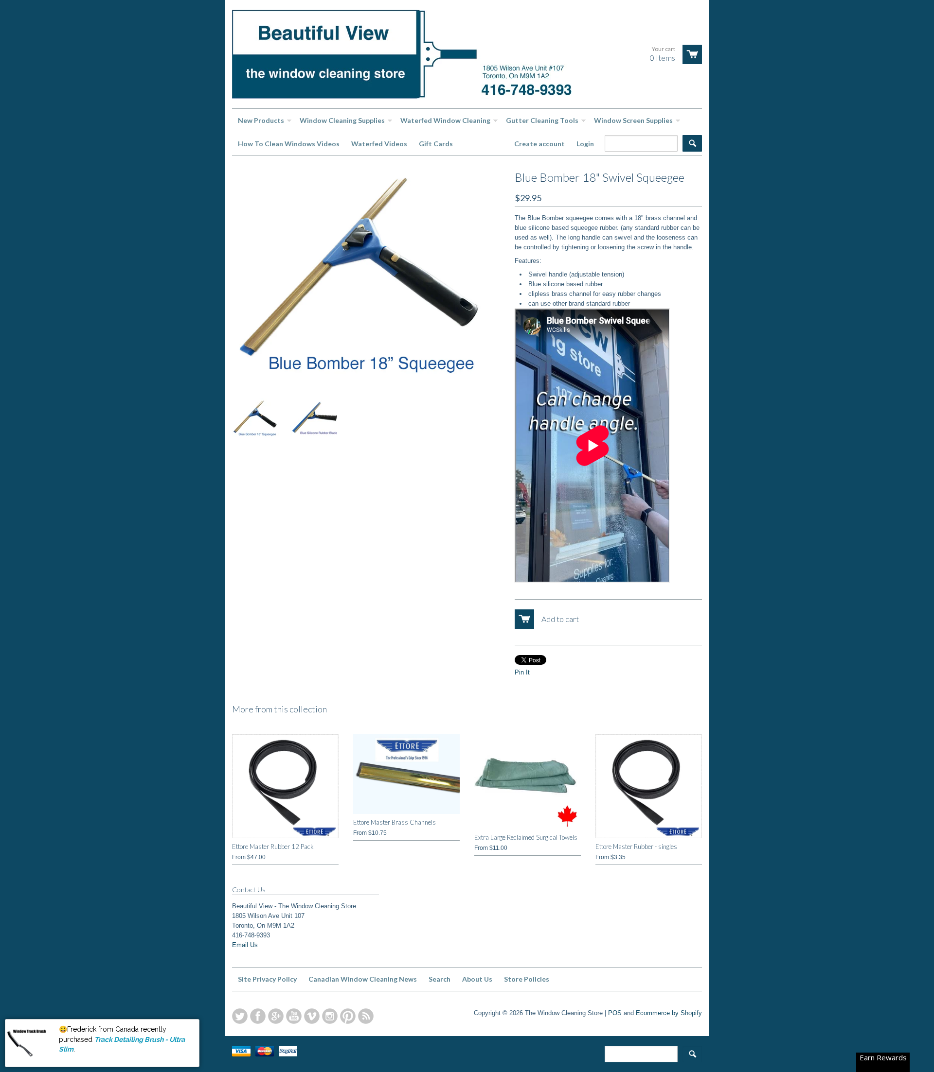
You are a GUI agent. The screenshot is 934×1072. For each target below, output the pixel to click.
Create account (539, 143)
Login (585, 143)
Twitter (240, 1016)
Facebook (258, 1016)
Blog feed (366, 1016)
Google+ (276, 1016)
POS (615, 1013)
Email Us (245, 945)
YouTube (294, 1016)
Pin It (522, 672)
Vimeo (312, 1016)
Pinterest (348, 1016)
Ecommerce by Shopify (669, 1013)
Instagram (330, 1016)
